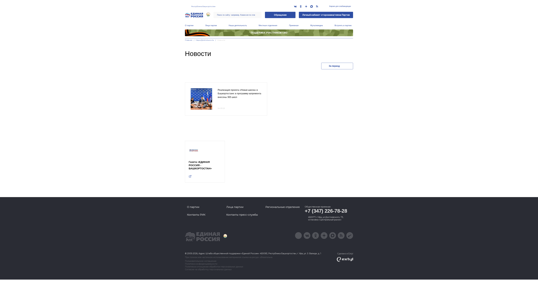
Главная (188, 40)
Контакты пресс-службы (242, 214)
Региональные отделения (282, 207)
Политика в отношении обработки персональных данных (214, 267)
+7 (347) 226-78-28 (326, 211)
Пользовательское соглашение (200, 261)
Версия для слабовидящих (340, 6)
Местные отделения (268, 25)
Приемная (294, 25)
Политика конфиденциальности (201, 264)
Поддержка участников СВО (269, 33)
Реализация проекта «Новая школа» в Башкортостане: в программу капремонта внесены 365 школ (239, 93)
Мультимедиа (316, 25)
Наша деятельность (238, 25)
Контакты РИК (196, 214)
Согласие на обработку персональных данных (208, 269)
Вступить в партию (343, 25)
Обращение (280, 15)
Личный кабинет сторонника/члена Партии (326, 15)
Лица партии (211, 25)
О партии (189, 25)
